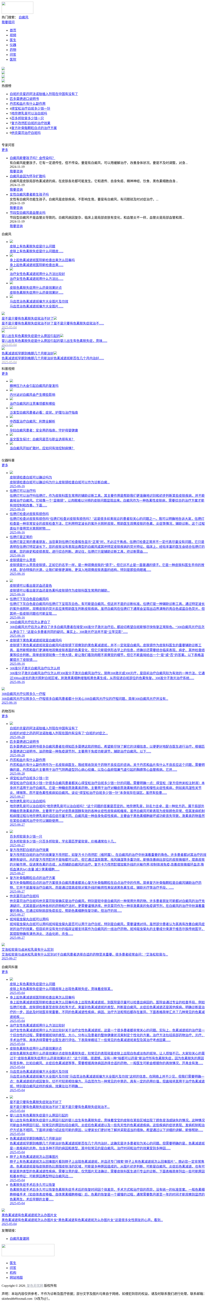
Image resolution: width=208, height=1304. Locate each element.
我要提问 (8, 22)
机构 (13, 1272)
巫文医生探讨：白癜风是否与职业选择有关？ (42, 439)
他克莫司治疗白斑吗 (26, 133)
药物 (13, 49)
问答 (13, 54)
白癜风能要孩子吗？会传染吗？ (32, 158)
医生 (13, 40)
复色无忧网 (34, 1285)
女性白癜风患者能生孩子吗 (29, 194)
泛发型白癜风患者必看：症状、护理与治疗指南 (44, 412)
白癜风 (23, 17)
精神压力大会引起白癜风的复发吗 (34, 386)
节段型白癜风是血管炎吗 (28, 212)
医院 (13, 59)
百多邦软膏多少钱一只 (27, 118)
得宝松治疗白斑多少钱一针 (30, 108)
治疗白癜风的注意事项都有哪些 (32, 403)
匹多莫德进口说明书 (24, 99)
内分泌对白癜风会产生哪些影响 (32, 394)
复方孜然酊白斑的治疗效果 (30, 123)
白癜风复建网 (19, 1238)
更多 (5, 150)
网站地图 (16, 1277)
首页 (13, 30)
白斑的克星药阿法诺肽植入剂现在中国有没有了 (44, 94)
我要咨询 (16, 171)
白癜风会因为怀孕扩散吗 (28, 176)
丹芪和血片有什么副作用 (28, 103)
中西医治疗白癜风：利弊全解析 (32, 421)
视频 (13, 35)
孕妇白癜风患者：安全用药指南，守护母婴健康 (44, 430)
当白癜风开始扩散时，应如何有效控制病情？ (42, 448)
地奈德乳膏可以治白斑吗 (29, 113)
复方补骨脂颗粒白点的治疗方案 (34, 128)
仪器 (13, 45)
